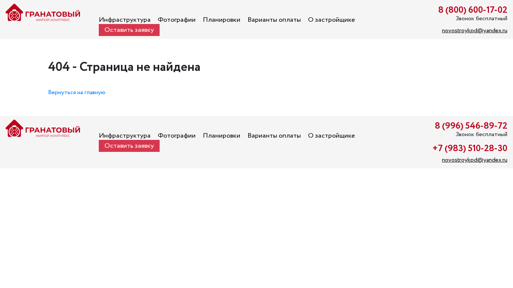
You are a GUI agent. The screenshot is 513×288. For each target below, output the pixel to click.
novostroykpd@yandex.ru (474, 30)
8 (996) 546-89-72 (471, 126)
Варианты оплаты (274, 20)
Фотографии (177, 20)
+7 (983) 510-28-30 (469, 148)
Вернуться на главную (77, 92)
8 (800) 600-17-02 (472, 10)
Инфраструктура (125, 20)
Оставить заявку (129, 30)
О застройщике (331, 20)
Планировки (221, 20)
